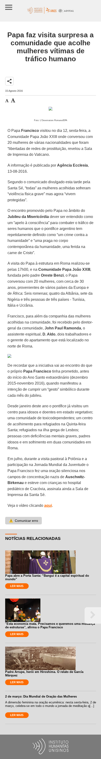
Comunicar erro (23, 521)
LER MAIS (16, 586)
